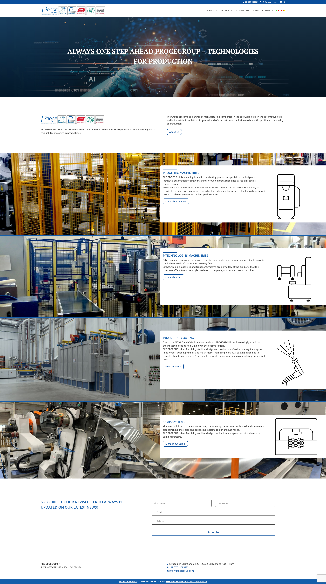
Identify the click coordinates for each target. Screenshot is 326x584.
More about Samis (175, 443)
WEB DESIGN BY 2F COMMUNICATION (186, 581)
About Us (212, 11)
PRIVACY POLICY (128, 581)
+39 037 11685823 (178, 567)
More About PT (173, 277)
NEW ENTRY (163, 53)
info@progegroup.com (181, 570)
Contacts (267, 11)
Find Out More (163, 75)
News (256, 11)
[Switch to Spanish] (284, 13)
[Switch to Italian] (277, 13)
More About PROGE (176, 201)
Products (226, 11)
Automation (242, 11)
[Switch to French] (281, 13)
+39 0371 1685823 (251, 2)
